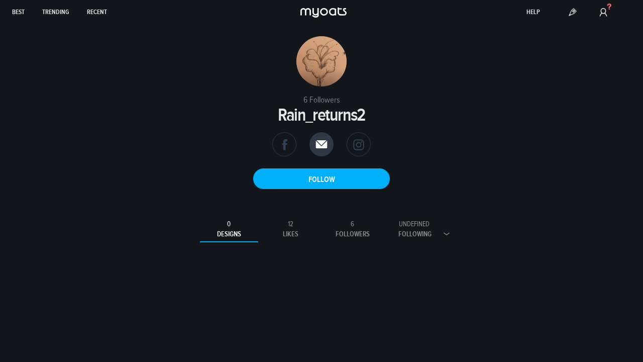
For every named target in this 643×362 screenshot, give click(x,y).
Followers (353, 229)
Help (533, 12)
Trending (55, 12)
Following (415, 229)
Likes (290, 229)
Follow (321, 179)
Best (18, 12)
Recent (97, 12)
